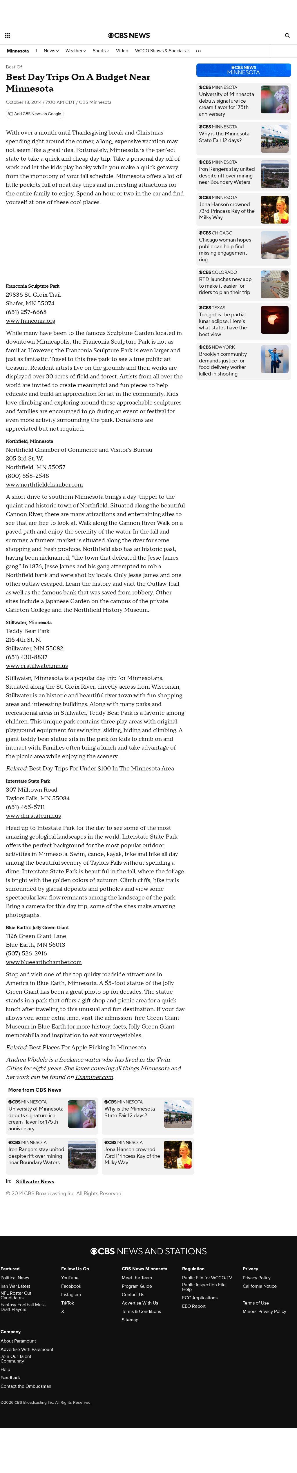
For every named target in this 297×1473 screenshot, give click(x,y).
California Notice (260, 1286)
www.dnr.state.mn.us (33, 816)
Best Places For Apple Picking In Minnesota (87, 1047)
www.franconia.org (30, 321)
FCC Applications (200, 1298)
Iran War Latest (15, 1286)
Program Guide (137, 1286)
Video (122, 51)
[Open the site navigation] (46, 35)
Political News (15, 1278)
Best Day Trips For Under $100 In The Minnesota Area (101, 768)
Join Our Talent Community (16, 1358)
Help (5, 1369)
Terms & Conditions (141, 1311)
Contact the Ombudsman (26, 1386)
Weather (75, 51)
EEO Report (194, 1306)
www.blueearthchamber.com (44, 962)
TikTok (67, 1303)
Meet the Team (137, 1278)
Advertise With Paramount (27, 1349)
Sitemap (130, 1320)
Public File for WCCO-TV (207, 1278)
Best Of (14, 67)
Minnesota (18, 51)
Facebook (71, 1286)
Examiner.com (94, 1077)
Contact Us (133, 1294)
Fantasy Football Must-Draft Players (23, 1307)
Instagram (71, 1294)
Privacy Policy (257, 1278)
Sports (100, 51)
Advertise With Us (140, 1303)
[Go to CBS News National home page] (129, 35)
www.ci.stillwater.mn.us (37, 666)
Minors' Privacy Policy (264, 1311)
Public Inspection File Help (204, 1287)
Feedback (11, 1378)
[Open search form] (287, 35)
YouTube (70, 1278)
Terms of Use (256, 1303)
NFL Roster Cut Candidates (16, 1295)
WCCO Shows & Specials (161, 51)
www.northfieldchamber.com (44, 485)
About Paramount (18, 1341)
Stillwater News (35, 1181)
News (50, 51)
